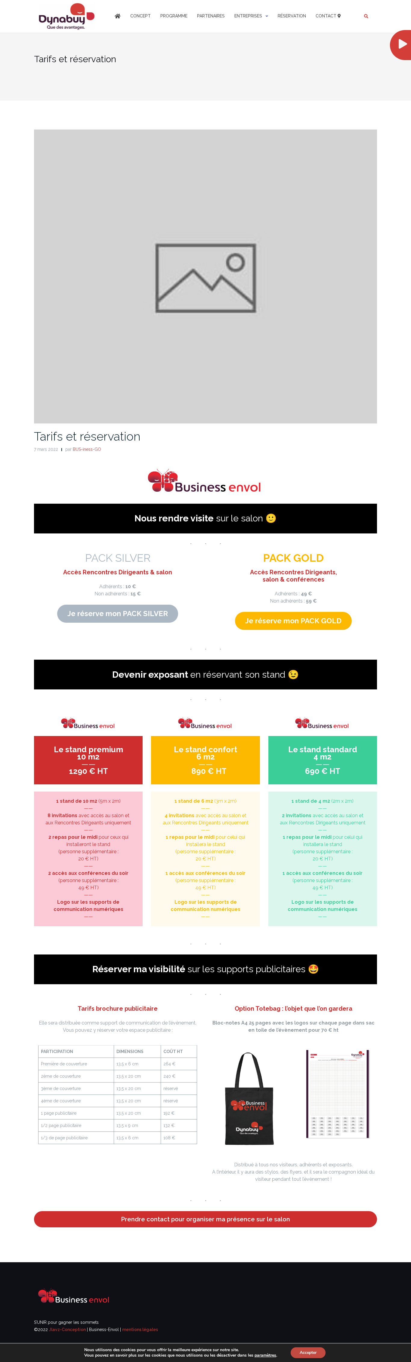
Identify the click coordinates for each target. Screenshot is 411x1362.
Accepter (308, 1352)
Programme (173, 16)
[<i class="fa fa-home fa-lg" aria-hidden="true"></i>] (118, 16)
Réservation (292, 16)
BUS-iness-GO (87, 449)
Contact (327, 16)
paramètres (265, 1355)
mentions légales (140, 1329)
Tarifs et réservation (87, 436)
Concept (140, 16)
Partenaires (211, 16)
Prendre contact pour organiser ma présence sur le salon (205, 1219)
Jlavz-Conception (67, 1329)
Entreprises (248, 16)
